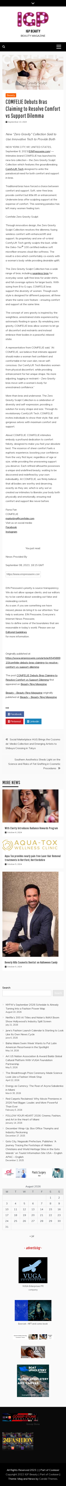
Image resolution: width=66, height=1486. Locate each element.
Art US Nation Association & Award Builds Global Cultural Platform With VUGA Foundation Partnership (34, 1060)
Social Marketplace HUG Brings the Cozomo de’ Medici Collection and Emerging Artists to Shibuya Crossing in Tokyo (33, 744)
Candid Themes (48, 1478)
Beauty (11, 95)
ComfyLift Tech (15, 169)
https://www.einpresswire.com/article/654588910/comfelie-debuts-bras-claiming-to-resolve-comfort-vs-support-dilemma (33, 662)
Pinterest (15, 721)
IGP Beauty (33, 31)
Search (6, 987)
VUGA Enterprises (31, 1286)
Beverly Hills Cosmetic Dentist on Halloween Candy (31, 962)
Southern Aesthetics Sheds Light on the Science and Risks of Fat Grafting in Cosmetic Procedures (34, 764)
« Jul (32, 1236)
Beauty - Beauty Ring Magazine (24, 692)
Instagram (11, 531)
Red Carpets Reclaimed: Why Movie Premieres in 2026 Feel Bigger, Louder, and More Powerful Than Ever (34, 1102)
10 (6, 1209)
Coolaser (54, 1474)
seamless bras (40, 273)
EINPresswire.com (39, 151)
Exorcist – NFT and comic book (33, 1323)
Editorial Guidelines (16, 632)
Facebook (11, 527)
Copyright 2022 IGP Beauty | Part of (27, 1474)
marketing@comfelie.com (20, 518)
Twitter (34, 714)
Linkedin (34, 721)
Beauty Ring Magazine (34, 684)
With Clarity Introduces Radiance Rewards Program (31, 828)
